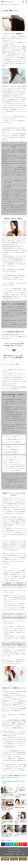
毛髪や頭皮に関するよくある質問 (14, 851)
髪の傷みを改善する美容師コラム (14, 849)
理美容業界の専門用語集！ (9, 854)
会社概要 (23, 854)
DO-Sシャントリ (14, 858)
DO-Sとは (7, 4)
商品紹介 (18, 854)
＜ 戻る (22, 858)
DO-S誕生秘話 (5, 858)
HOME (3, 4)
